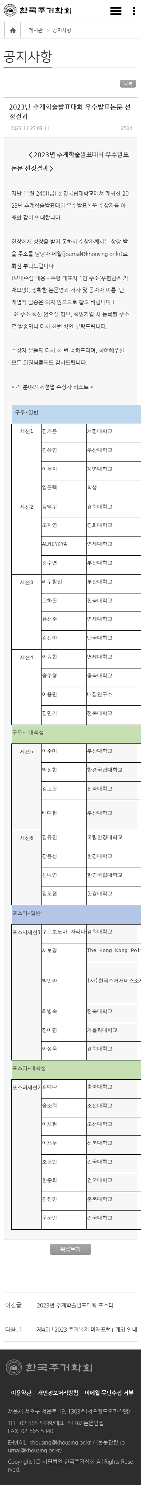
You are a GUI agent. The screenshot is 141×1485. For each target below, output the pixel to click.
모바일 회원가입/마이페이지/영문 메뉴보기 (134, 11)
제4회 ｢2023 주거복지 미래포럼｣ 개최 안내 (87, 1329)
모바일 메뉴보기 (116, 11)
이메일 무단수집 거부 (109, 1393)
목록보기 (70, 1249)
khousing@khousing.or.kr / (62, 1442)
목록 (128, 83)
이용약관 (21, 1393)
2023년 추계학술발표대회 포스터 (75, 1305)
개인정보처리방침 (58, 1393)
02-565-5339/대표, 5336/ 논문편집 (62, 1423)
